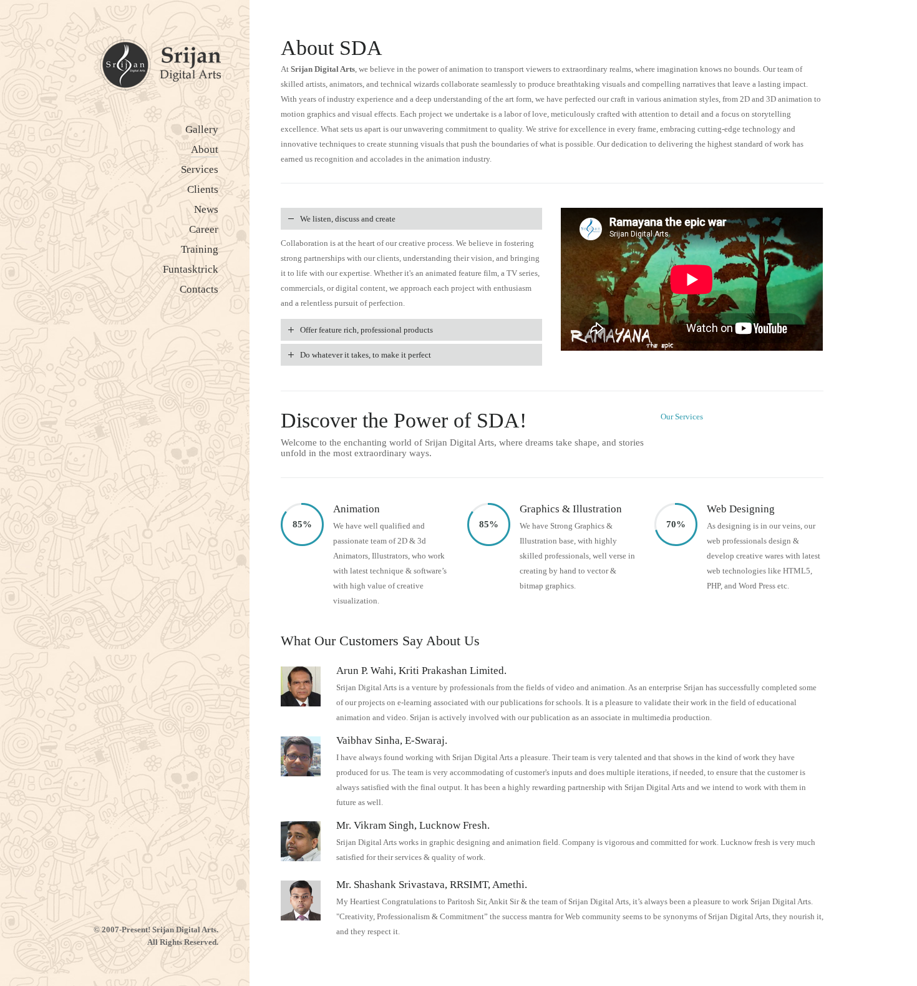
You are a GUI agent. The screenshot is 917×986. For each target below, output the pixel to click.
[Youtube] (212, 894)
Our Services (682, 416)
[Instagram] (146, 894)
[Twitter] (168, 894)
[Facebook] (125, 894)
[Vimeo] (190, 894)
